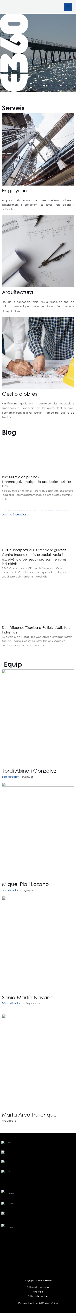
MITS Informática (48, 1303)
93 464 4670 (11, 1203)
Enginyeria (14, 190)
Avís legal (38, 1291)
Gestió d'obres (19, 393)
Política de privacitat (38, 1287)
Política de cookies (38, 1296)
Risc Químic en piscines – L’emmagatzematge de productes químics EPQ (37, 481)
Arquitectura (17, 292)
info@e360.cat (11, 1213)
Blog (9, 1171)
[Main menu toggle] (68, 7)
